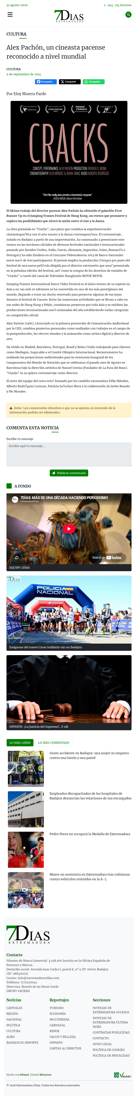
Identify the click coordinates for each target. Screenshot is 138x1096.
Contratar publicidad (111, 1032)
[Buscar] (128, 15)
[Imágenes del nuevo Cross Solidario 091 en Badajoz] (69, 609)
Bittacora (45, 1074)
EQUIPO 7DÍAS (19, 567)
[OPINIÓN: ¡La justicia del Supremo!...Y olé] (69, 689)
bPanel (24, 1074)
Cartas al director (65, 1048)
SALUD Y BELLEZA (63, 1037)
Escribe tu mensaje (19, 439)
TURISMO (57, 1008)
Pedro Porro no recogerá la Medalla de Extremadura (90, 834)
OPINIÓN (56, 1042)
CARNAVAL (57, 1025)
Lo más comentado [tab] (53, 743)
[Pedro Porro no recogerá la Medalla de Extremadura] (25, 850)
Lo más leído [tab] (20, 743)
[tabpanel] (69, 832)
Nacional (14, 1019)
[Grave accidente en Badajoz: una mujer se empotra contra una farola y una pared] (25, 769)
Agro (10, 1037)
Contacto (101, 1038)
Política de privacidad (111, 1055)
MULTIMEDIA (59, 1019)
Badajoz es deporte (22, 1042)
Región (12, 1013)
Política (13, 1025)
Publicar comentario (71, 473)
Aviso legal (102, 1044)
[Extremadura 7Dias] (69, 16)
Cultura (16, 34)
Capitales (14, 1008)
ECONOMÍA (58, 1013)
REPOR (54, 1031)
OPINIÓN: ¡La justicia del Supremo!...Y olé (38, 726)
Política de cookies (109, 1050)
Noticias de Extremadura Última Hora (110, 1022)
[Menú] (10, 14)
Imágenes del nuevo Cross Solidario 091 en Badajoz (45, 647)
